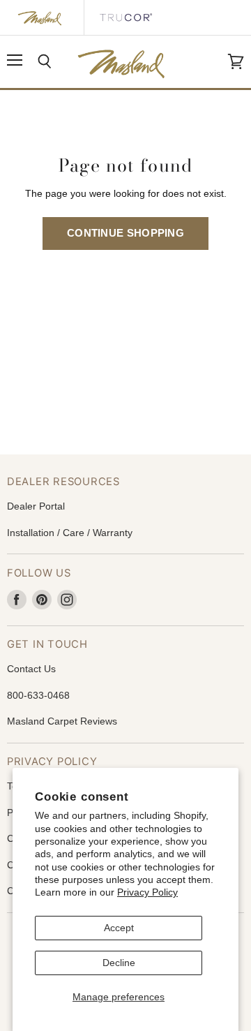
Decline (118, 962)
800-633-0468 (38, 695)
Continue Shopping (125, 233)
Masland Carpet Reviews (62, 721)
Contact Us (31, 668)
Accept (119, 927)
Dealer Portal (36, 506)
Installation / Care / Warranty (69, 532)
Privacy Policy (147, 892)
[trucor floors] (125, 17)
